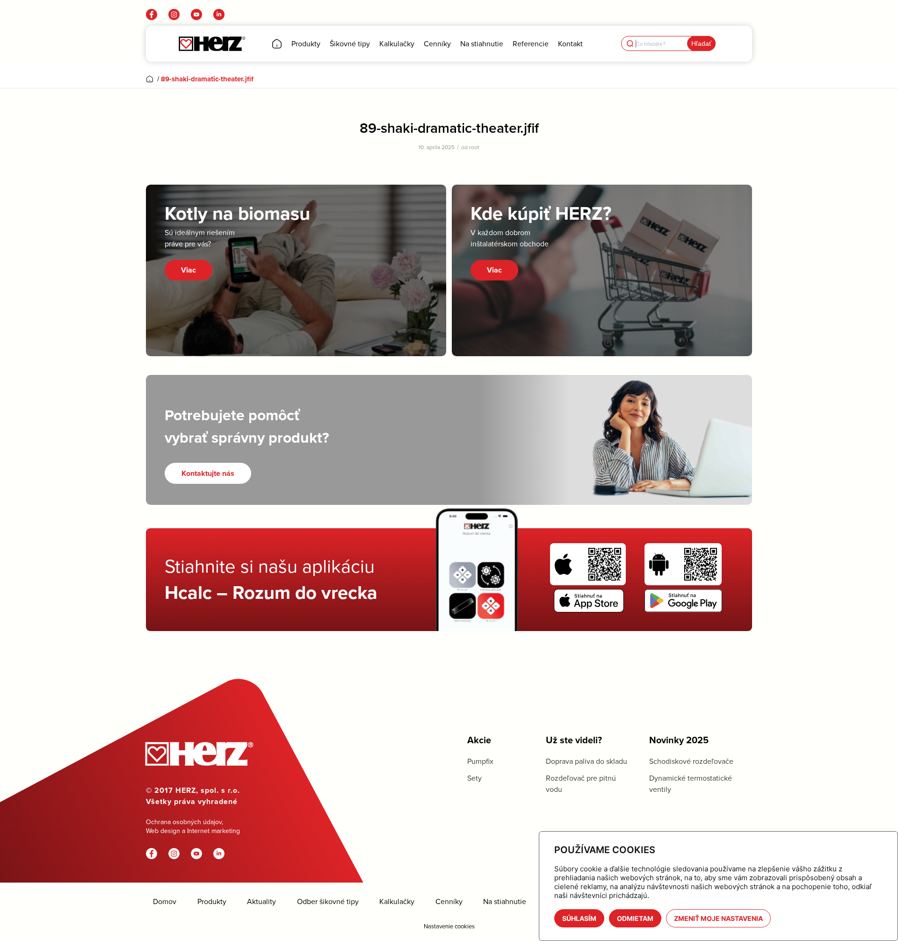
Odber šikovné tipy (328, 901)
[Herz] (211, 44)
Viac (188, 270)
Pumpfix (480, 761)
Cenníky (449, 901)
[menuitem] (277, 44)
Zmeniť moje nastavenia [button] (718, 918)
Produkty (211, 901)
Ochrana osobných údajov (184, 821)
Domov (164, 901)
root (474, 147)
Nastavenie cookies (449, 926)
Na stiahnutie (504, 901)
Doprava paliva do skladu (586, 761)
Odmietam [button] (635, 918)
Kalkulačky (396, 901)
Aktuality (261, 901)
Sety (474, 778)
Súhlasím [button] (579, 918)
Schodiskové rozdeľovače (691, 761)
